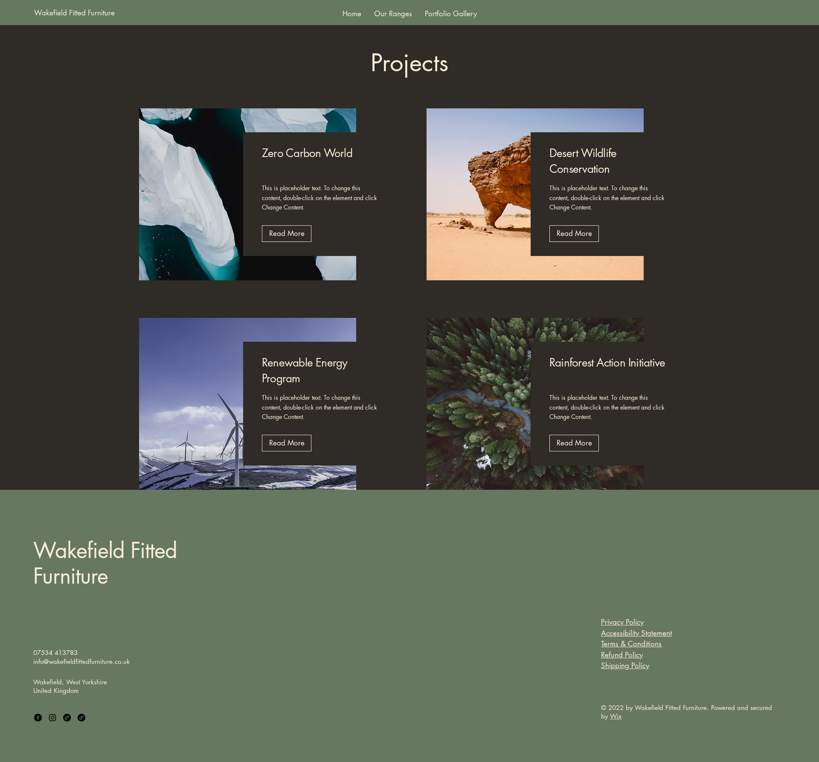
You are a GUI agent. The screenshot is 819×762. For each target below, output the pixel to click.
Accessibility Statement (636, 633)
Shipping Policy (625, 665)
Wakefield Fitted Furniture (105, 563)
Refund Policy (622, 655)
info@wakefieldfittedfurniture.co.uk (81, 661)
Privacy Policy (622, 622)
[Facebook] (38, 717)
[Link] (67, 717)
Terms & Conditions (631, 644)
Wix (616, 716)
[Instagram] (52, 717)
